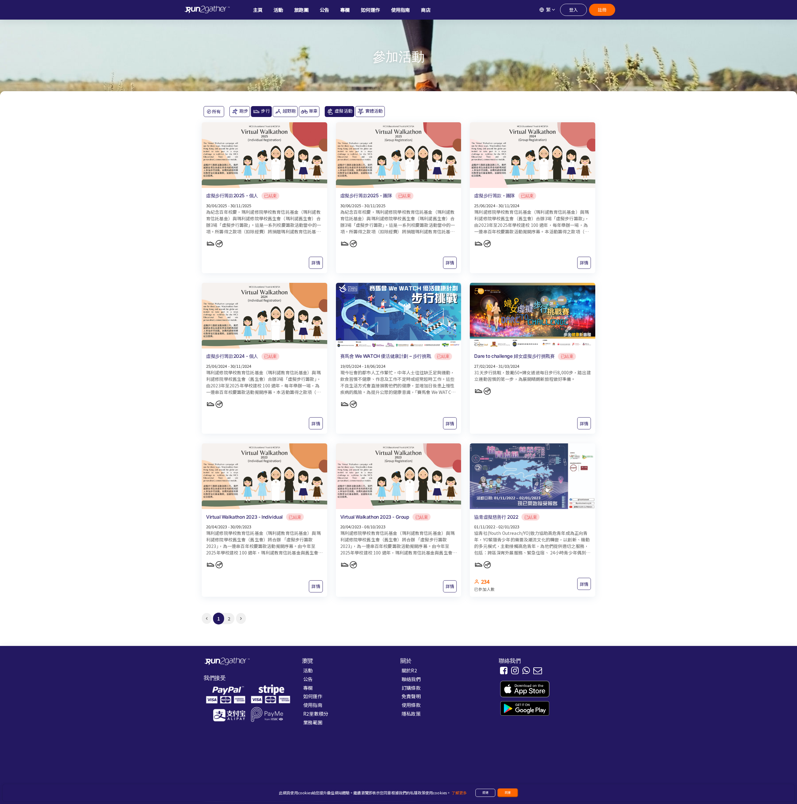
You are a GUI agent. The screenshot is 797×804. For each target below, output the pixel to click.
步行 (265, 111)
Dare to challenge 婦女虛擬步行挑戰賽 (514, 356)
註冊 (602, 10)
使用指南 (312, 704)
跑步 (243, 111)
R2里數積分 (315, 713)
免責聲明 (411, 696)
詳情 (315, 262)
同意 (508, 792)
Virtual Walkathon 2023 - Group (374, 517)
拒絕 (485, 792)
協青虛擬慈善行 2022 (496, 517)
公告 (308, 678)
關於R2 (409, 670)
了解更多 (459, 793)
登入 (573, 10)
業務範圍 (312, 722)
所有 (216, 111)
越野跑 (289, 111)
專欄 (308, 687)
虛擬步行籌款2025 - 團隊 (366, 196)
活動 (308, 670)
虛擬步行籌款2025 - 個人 (232, 196)
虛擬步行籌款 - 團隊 (494, 196)
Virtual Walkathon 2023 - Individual (244, 517)
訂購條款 (411, 687)
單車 (313, 111)
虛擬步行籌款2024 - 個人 (232, 356)
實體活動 (373, 111)
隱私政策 (411, 713)
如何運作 (312, 696)
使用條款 (411, 704)
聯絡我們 (411, 678)
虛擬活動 (343, 111)
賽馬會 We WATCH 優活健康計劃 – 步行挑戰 (385, 356)
